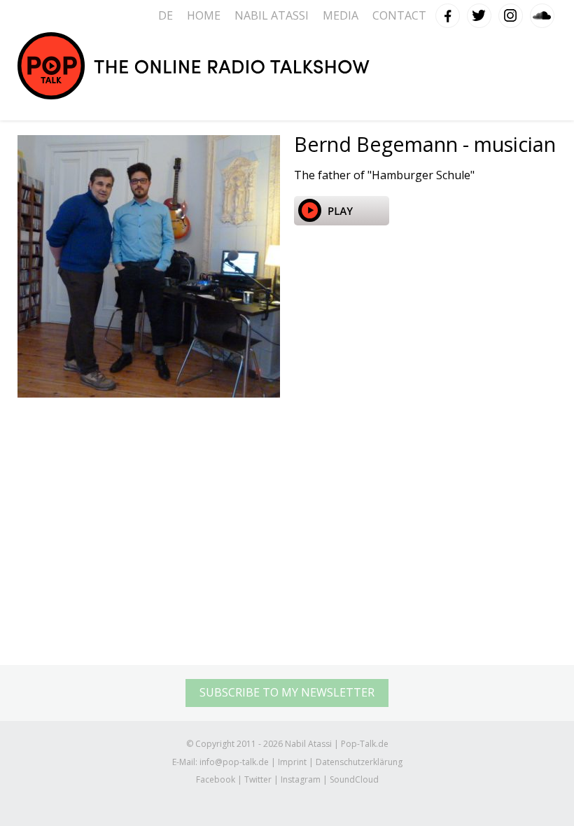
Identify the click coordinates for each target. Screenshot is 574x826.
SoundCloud (542, 12)
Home (203, 15)
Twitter (479, 12)
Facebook (448, 12)
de (165, 15)
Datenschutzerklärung (359, 762)
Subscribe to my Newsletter (287, 692)
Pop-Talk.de (194, 65)
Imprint (292, 762)
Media (340, 15)
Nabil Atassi (271, 15)
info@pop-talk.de (234, 762)
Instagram (511, 12)
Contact (399, 15)
